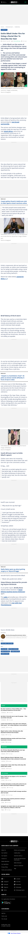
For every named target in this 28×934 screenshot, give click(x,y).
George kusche (5, 653)
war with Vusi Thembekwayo (11, 604)
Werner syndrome (13, 648)
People (2, 802)
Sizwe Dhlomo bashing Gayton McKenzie (13, 591)
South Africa (8, 131)
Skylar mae (4, 648)
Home (2, 27)
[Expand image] (26, 73)
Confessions (3, 712)
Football (2, 734)
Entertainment (9, 27)
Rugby (2, 809)
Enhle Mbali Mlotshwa (7, 643)
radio (5, 597)
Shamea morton (15, 651)
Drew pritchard (5, 651)
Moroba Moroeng (17, 41)
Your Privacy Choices (16, 933)
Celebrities (17, 27)
